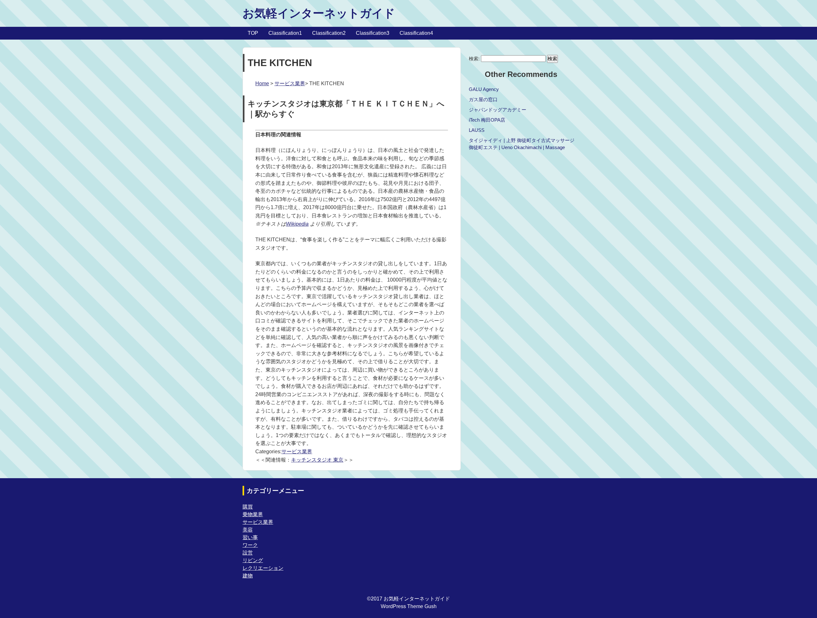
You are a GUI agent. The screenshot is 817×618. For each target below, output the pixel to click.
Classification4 (416, 33)
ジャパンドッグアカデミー (497, 109)
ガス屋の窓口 (483, 99)
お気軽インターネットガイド (319, 13)
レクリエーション (263, 568)
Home (262, 83)
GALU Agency (484, 89)
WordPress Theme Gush (409, 606)
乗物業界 (253, 514)
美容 (248, 529)
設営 (248, 552)
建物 (248, 575)
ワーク (250, 545)
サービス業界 (289, 83)
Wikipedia (297, 224)
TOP (253, 33)
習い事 (250, 537)
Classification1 (285, 33)
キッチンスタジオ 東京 (317, 460)
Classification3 (372, 33)
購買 (248, 506)
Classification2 (329, 33)
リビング (253, 560)
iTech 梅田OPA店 (487, 120)
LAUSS (476, 130)
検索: (474, 58)
